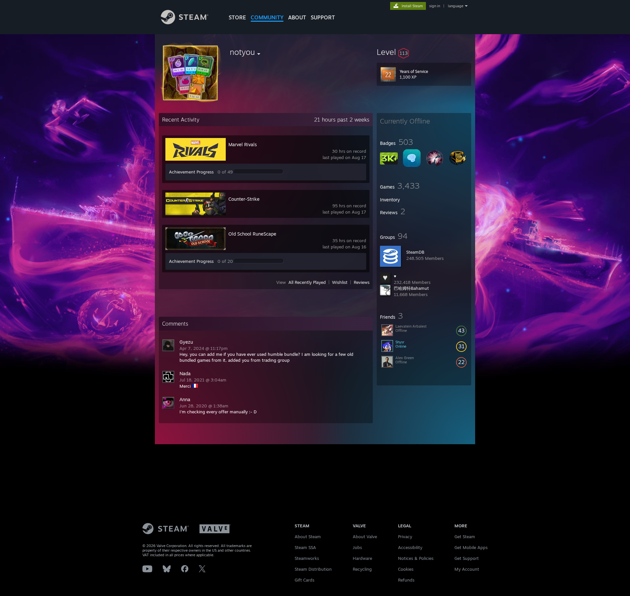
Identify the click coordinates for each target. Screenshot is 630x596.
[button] (424, 51)
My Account (466, 569)
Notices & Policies (415, 558)
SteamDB (415, 252)
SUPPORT (323, 17)
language (455, 6)
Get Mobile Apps (471, 547)
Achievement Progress (191, 171)
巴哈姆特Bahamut (411, 288)
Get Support (466, 558)
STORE (237, 17)
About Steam (308, 536)
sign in (434, 6)
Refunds (406, 580)
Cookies (405, 569)
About (297, 17)
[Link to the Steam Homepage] (184, 22)
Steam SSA (305, 547)
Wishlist (339, 282)
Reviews (361, 282)
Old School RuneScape (252, 234)
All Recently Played (307, 282)
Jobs (357, 547)
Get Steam (464, 536)
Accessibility (410, 547)
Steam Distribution (313, 569)
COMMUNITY (267, 17)
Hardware (362, 558)
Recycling (362, 569)
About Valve (365, 536)
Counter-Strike (244, 199)
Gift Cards (304, 580)
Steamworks (307, 558)
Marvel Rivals (242, 144)
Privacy (405, 536)
